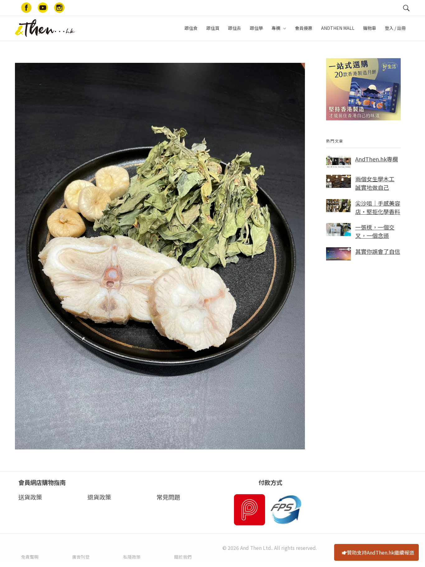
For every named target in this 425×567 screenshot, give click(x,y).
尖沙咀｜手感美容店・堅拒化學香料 (377, 207)
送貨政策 (30, 497)
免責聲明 (30, 557)
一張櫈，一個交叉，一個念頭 (375, 231)
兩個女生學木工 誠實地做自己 (375, 183)
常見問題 (168, 497)
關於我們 (183, 557)
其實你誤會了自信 (377, 251)
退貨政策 (99, 497)
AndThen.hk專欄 (376, 159)
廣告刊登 (81, 557)
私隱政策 (132, 557)
